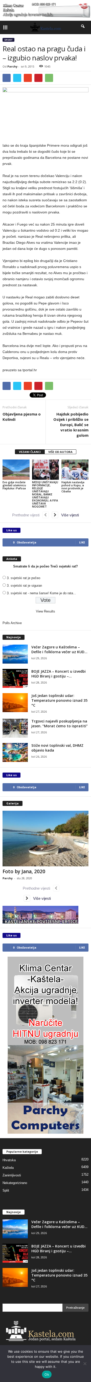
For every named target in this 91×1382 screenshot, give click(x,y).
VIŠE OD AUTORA (60, 452)
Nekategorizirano (15, 1183)
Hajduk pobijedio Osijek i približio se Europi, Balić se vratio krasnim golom (70, 424)
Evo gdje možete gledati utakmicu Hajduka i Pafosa (14, 485)
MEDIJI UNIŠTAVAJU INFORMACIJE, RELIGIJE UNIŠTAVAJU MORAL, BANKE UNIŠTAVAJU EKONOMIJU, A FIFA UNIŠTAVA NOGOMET (45, 494)
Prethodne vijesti (27, 515)
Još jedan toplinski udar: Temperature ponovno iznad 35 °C (59, 700)
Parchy (12, 66)
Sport (8, 39)
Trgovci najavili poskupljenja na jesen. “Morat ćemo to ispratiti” (59, 723)
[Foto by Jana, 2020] (45, 838)
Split (6, 1190)
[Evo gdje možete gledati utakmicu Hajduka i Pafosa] (16, 469)
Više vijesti (68, 515)
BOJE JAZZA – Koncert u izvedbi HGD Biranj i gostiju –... (58, 673)
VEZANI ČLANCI (30, 452)
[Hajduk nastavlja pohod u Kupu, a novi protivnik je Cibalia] (74, 469)
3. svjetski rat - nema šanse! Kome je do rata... (41, 593)
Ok (46, 1374)
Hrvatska (9, 1160)
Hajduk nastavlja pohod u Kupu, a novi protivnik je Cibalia (72, 486)
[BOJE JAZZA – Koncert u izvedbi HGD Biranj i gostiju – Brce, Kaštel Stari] (15, 678)
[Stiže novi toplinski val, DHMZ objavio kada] (15, 752)
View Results (45, 611)
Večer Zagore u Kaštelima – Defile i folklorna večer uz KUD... (59, 649)
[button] (83, 27)
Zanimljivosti (12, 1175)
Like (82, 542)
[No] (84, 1363)
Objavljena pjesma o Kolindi (22, 416)
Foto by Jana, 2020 (24, 871)
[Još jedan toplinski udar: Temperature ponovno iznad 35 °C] (15, 702)
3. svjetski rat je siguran (24, 585)
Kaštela (8, 1168)
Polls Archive (12, 623)
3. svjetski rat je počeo (23, 578)
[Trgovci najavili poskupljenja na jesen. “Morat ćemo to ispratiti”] (15, 728)
